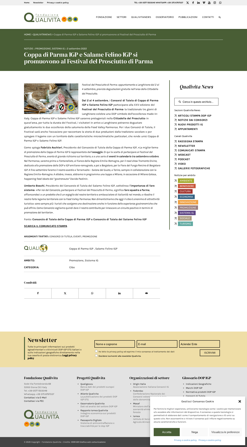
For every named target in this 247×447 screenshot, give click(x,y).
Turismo (185, 223)
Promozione (43, 48)
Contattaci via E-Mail (35, 397)
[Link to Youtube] (209, 2)
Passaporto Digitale (91, 420)
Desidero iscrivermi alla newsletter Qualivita (119, 356)
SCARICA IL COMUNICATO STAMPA (45, 226)
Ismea (136, 416)
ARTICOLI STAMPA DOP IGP (194, 115)
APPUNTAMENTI (188, 129)
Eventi (77, 236)
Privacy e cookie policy (185, 440)
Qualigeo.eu (86, 384)
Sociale (185, 218)
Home (26, 2)
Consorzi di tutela (60, 236)
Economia (186, 196)
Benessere (187, 186)
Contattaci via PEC (34, 401)
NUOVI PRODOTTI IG (190, 124)
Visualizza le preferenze (225, 432)
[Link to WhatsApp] (220, 2)
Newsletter (38, 2)
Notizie (28, 48)
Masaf (136, 403)
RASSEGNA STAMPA (190, 141)
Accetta (166, 432)
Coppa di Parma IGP (81, 248)
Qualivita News (196, 86)
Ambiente (186, 180)
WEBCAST (184, 154)
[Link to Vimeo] (203, 2)
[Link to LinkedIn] (198, 2)
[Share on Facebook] (37, 293)
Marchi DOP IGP (194, 388)
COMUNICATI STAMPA (191, 150)
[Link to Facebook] (193, 2)
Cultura (185, 191)
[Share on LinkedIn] (119, 293)
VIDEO (182, 163)
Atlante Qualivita (89, 393)
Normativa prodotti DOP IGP (201, 392)
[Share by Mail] (146, 293)
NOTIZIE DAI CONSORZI (193, 120)
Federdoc (138, 390)
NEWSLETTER (186, 145)
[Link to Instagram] (214, 2)
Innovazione (188, 202)
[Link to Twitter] (187, 2)
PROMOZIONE (89, 236)
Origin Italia (139, 384)
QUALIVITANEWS (42, 34)
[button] (240, 401)
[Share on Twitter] (65, 293)
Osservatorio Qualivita (92, 403)
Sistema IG (58, 48)
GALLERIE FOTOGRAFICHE (194, 168)
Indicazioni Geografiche (198, 384)
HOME (27, 34)
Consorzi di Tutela (195, 396)
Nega (194, 432)
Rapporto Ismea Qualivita (94, 410)
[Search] (219, 17)
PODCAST (184, 159)
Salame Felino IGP (100, 104)
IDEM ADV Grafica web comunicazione (88, 442)
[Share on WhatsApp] (92, 293)
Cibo (72, 267)
